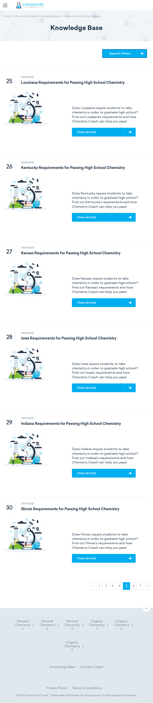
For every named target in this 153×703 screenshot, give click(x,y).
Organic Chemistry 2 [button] (121, 625)
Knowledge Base (62, 667)
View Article (86, 132)
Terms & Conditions (87, 688)
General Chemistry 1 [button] (22, 625)
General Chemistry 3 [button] (72, 625)
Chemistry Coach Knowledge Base (37, 16)
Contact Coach (91, 667)
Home (7, 16)
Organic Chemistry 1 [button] (97, 625)
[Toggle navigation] (5, 5)
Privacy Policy (56, 688)
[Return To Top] (146, 608)
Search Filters (120, 53)
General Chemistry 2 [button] (47, 625)
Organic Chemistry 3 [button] (72, 646)
